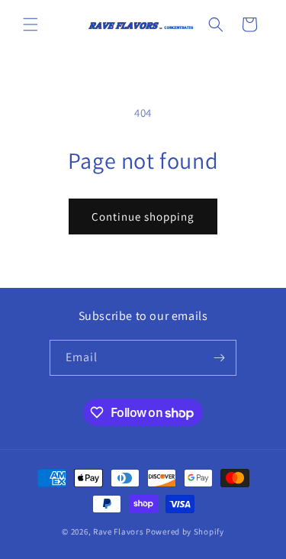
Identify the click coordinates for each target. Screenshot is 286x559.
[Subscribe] (219, 358)
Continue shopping (143, 216)
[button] (30, 24)
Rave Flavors (118, 531)
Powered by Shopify (185, 531)
